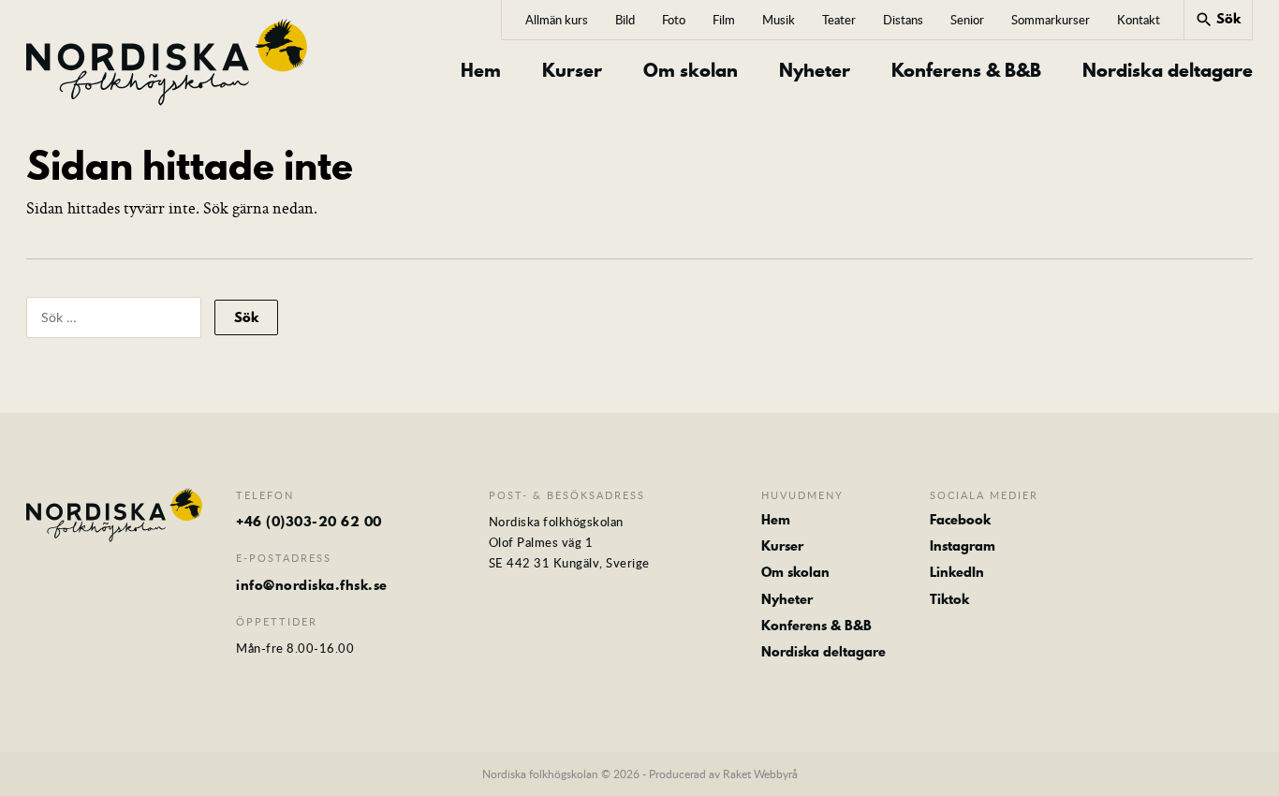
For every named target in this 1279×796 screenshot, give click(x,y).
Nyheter (814, 70)
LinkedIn (957, 572)
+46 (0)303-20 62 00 (309, 521)
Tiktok (949, 599)
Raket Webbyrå (760, 773)
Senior (967, 19)
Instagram (962, 546)
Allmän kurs (556, 19)
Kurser (572, 70)
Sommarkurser (1050, 19)
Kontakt (1138, 19)
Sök (1218, 18)
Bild (625, 19)
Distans (903, 19)
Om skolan (690, 70)
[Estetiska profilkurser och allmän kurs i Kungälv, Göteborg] (167, 62)
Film (724, 19)
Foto (673, 19)
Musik (778, 19)
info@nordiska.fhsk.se (312, 585)
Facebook (960, 519)
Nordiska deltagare (1167, 70)
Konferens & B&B (966, 70)
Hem (481, 70)
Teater (839, 19)
